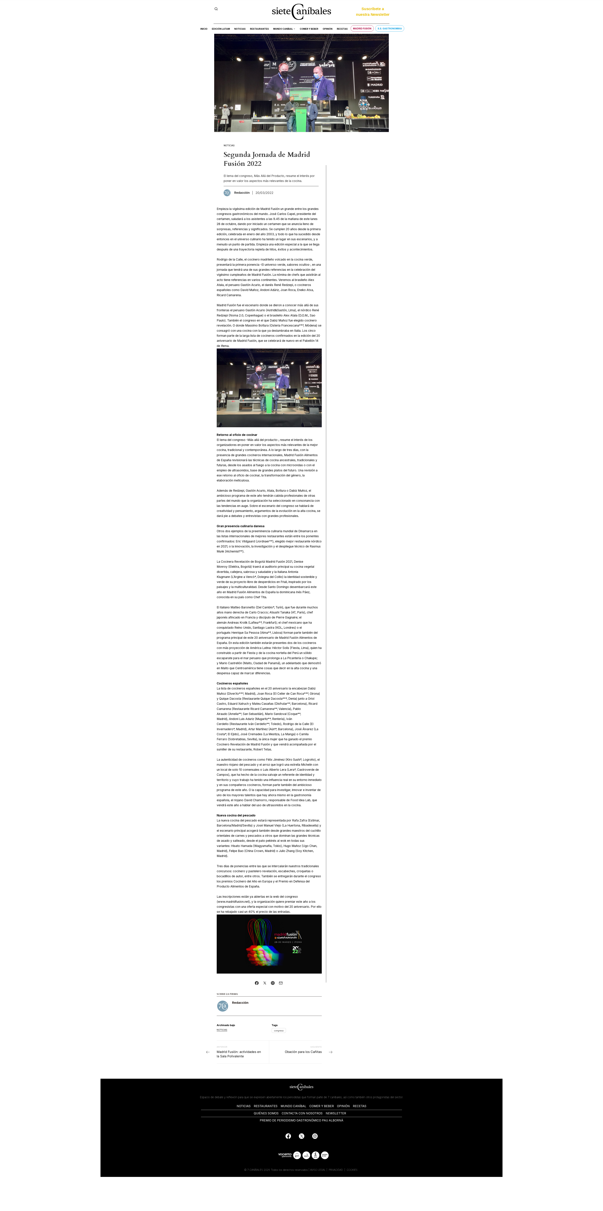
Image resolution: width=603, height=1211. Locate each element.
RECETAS (359, 1106)
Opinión (327, 28)
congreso (279, 1030)
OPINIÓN (343, 1106)
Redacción (240, 1003)
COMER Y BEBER (321, 1106)
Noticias (240, 28)
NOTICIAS (244, 1106)
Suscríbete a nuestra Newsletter (372, 12)
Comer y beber (309, 28)
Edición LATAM (221, 28)
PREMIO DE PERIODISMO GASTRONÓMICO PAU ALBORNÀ (301, 1120)
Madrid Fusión (362, 28)
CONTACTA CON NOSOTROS (302, 1113)
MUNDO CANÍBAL (293, 1106)
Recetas (342, 28)
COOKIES (352, 1169)
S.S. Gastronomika (390, 28)
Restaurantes (259, 28)
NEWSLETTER (336, 1113)
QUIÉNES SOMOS (266, 1113)
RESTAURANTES (265, 1106)
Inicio (203, 28)
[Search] (216, 9)
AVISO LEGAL (318, 1169)
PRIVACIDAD (336, 1169)
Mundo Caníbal (283, 28)
